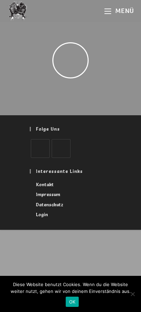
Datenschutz (49, 204)
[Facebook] (40, 148)
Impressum (48, 194)
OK (72, 301)
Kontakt (45, 184)
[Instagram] (61, 148)
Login (42, 214)
